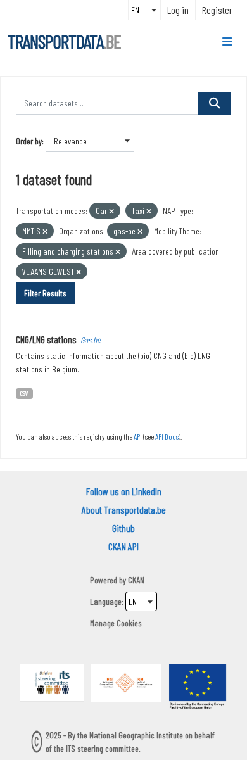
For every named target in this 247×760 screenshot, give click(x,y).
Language (106, 601)
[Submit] (214, 103)
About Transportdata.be (124, 510)
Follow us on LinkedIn (124, 491)
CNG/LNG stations (46, 339)
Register (217, 10)
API (138, 436)
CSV (24, 393)
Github (123, 528)
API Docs (167, 436)
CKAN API (123, 546)
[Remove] (111, 211)
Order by (29, 141)
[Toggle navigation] (227, 42)
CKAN (136, 579)
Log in (178, 10)
